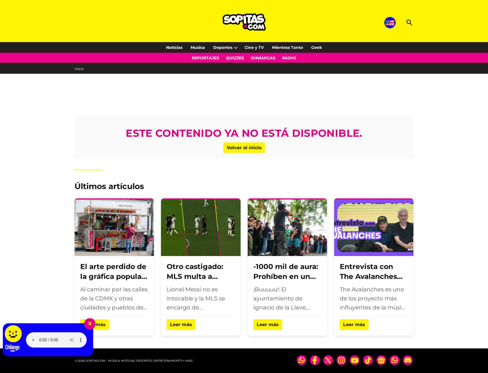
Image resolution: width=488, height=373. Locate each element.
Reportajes (205, 57)
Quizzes (235, 57)
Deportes (222, 47)
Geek (316, 47)
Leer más (181, 324)
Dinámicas (263, 57)
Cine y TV (254, 47)
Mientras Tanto (287, 47)
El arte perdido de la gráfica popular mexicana (113, 276)
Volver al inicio (244, 147)
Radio (289, 57)
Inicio (79, 69)
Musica (198, 47)
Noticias (174, 47)
